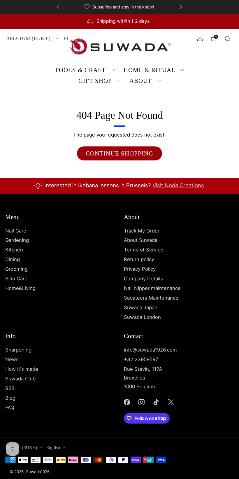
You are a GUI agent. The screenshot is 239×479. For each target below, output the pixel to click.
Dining (12, 259)
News (12, 359)
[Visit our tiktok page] (156, 402)
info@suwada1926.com (150, 350)
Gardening (17, 240)
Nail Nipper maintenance (152, 288)
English (53, 447)
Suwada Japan (140, 307)
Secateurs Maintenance (151, 298)
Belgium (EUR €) (28, 38)
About (140, 80)
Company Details (143, 279)
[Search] (227, 38)
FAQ (9, 407)
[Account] (200, 38)
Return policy (139, 259)
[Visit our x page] (171, 402)
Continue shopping (119, 153)
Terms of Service (143, 250)
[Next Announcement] (181, 7)
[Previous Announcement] (58, 7)
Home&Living (20, 288)
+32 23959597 (141, 359)
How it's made (21, 369)
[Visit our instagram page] (141, 402)
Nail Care (15, 231)
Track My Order (141, 231)
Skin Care (16, 279)
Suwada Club (20, 379)
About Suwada (140, 240)
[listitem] (119, 7)
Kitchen (14, 250)
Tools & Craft (80, 70)
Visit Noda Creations (178, 185)
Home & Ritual (149, 70)
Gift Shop (95, 80)
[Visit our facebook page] (126, 402)
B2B (10, 388)
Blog (10, 398)
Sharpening (18, 350)
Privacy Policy (140, 269)
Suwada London (142, 317)
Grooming (16, 269)
